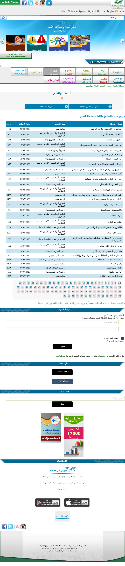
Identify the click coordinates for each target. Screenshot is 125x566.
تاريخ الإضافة (24, 124)
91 (65, 296)
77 (18, 291)
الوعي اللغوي (92, 106)
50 (27, 287)
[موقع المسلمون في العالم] (19, 72)
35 (90, 287)
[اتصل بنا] (65, 12)
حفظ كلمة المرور (111, 338)
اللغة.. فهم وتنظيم (114, 268)
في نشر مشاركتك (63, 371)
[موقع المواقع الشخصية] (117, 80)
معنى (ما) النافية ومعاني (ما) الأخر (107, 251)
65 (69, 291)
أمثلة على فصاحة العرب (111, 134)
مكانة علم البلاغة (114, 222)
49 (31, 287)
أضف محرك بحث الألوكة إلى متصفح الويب (62, 551)
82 (103, 296)
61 (86, 291)
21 (46, 283)
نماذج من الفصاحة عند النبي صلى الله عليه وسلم (101, 145)
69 (52, 291)
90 (69, 296)
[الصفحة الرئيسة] (123, 12)
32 (103, 287)
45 (48, 287)
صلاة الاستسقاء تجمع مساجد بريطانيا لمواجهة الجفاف (62, 488)
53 (120, 291)
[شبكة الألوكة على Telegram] (49, 3)
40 (69, 287)
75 (27, 291)
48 (35, 287)
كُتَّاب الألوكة (62, 461)
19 (54, 283)
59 (94, 291)
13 (79, 283)
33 (99, 287)
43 (56, 287)
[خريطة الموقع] (120, 12)
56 (107, 291)
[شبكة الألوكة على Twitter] (30, 3)
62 (82, 291)
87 (82, 296)
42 (61, 287)
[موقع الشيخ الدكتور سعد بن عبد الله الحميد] (62, 28)
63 (77, 291)
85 (90, 296)
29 (116, 287)
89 (73, 296)
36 (86, 287)
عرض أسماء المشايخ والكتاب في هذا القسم (102, 116)
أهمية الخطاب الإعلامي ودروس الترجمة (105, 173)
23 (37, 283)
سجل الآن (60, 356)
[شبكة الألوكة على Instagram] (42, 3)
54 (116, 291)
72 (39, 291)
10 (92, 283)
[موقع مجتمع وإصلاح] (68, 72)
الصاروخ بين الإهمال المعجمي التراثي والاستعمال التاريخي (97, 169)
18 (58, 283)
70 (48, 291)
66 (65, 291)
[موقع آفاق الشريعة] (100, 72)
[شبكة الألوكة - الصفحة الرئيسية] (110, 12)
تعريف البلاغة (116, 215)
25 (29, 283)
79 (116, 296)
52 (18, 287)
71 (44, 291)
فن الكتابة (47, 106)
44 (52, 287)
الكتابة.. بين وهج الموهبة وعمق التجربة (105, 199)
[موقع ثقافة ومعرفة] (84, 72)
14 (75, 283)
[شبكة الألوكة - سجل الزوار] (100, 12)
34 (94, 287)
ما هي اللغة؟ (116, 263)
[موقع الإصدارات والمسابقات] (68, 80)
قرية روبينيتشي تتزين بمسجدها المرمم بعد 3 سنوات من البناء (63, 482)
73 (35, 291)
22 (41, 283)
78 (120, 296)
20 (50, 283)
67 (61, 291)
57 (103, 291)
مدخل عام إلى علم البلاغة (111, 246)
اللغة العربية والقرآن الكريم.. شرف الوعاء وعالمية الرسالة (96, 195)
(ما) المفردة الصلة (114, 159)
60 (90, 291)
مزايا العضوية (105, 356)
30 (111, 287)
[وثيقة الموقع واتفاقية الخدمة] (82, 12)
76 (22, 291)
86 (86, 296)
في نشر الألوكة (63, 381)
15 (71, 283)
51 (22, 287)
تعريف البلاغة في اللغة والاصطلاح (107, 190)
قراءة (9, 124)
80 (111, 296)
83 (99, 296)
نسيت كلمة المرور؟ (115, 341)
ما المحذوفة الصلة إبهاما (111, 210)
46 (44, 287)
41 (65, 287)
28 (120, 287)
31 (107, 287)
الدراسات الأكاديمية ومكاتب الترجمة (106, 129)
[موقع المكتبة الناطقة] (84, 80)
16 (67, 283)
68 (56, 291)
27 (20, 283)
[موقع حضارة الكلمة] (52, 72)
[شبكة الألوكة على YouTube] (36, 3)
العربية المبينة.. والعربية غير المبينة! (106, 150)
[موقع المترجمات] (52, 80)
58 (99, 291)
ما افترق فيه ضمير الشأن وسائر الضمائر (104, 227)
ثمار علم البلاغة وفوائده (111, 204)
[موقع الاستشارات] (35, 72)
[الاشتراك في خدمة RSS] (116, 12)
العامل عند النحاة (114, 139)
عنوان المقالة (116, 124)
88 (77, 296)
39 (73, 287)
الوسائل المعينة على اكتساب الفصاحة (105, 164)
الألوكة (42, 545)
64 (73, 291)
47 (39, 287)
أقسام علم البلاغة (114, 233)
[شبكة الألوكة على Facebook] (24, 3)
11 (88, 283)
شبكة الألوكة (118, 86)
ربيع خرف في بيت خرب (112, 154)
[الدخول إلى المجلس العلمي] (104, 62)
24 (33, 283)
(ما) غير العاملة (115, 272)
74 (31, 291)
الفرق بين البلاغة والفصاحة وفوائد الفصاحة (103, 179)
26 (24, 283)
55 (111, 291)
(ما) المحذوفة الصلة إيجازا (111, 184)
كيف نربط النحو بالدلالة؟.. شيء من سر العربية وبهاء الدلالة (96, 255)
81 (107, 296)
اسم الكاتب (60, 124)
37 (82, 287)
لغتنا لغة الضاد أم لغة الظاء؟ (110, 259)
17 (62, 283)
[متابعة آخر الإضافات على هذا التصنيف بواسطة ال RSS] (62, 99)
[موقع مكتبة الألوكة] (100, 80)
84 (94, 296)
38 (77, 287)
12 (84, 283)
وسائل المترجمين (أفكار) (111, 276)
